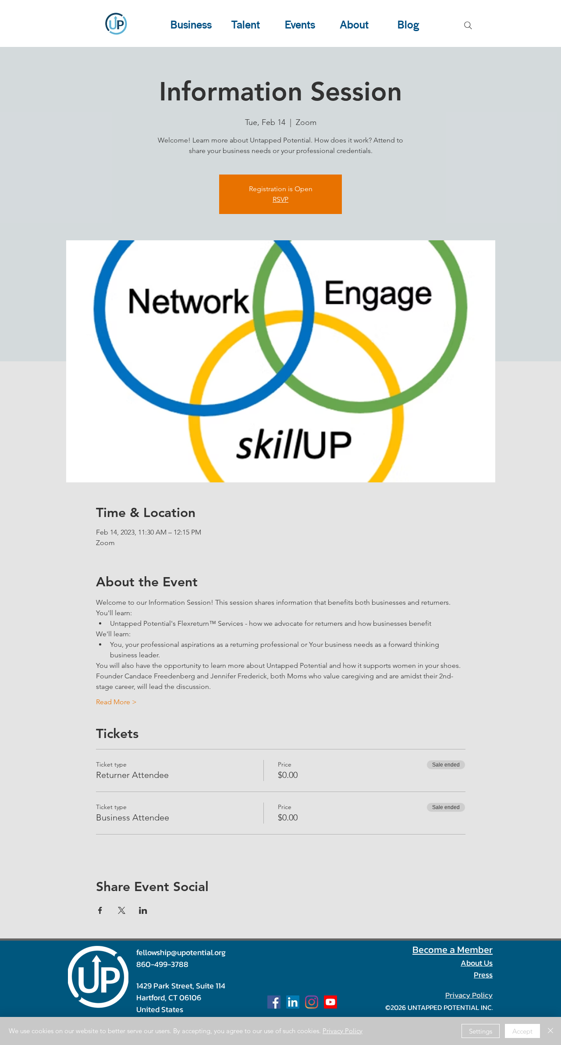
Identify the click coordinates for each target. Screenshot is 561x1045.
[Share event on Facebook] (100, 910)
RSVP (280, 199)
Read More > (116, 702)
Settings (480, 1031)
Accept (522, 1031)
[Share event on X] (121, 910)
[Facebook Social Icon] (273, 1002)
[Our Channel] (330, 1002)
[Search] (468, 25)
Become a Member (452, 949)
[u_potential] (311, 1002)
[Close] (550, 1031)
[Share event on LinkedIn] (143, 910)
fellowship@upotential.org (181, 952)
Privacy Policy (342, 1031)
